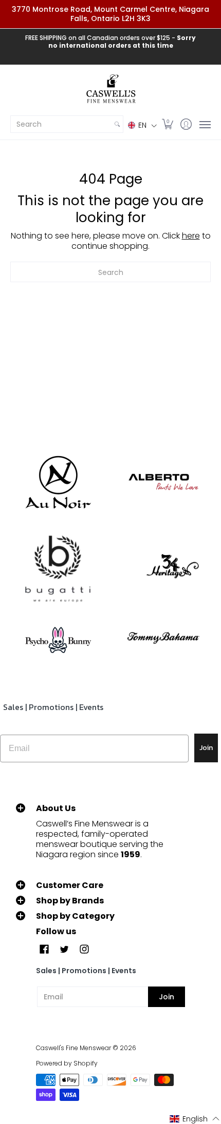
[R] (57, 482)
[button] (142, 125)
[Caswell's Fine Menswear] (110, 89)
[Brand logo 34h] (163, 569)
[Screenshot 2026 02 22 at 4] (57, 638)
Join (206, 747)
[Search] (117, 124)
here (191, 236)
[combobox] (61, 124)
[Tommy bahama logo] (163, 638)
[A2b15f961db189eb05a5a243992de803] (163, 481)
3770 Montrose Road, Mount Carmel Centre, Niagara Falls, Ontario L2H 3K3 (110, 14)
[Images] (57, 569)
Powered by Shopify (67, 1063)
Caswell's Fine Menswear (73, 1047)
